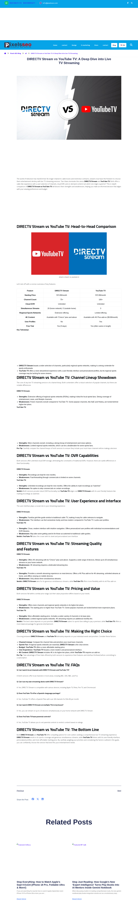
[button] (128, 3)
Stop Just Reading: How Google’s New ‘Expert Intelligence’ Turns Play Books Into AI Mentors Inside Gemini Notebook (95, 885)
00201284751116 (15, 3)
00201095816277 (29, 3)
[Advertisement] (69, 24)
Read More (21, 899)
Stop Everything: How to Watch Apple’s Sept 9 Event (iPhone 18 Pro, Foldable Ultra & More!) (41, 885)
